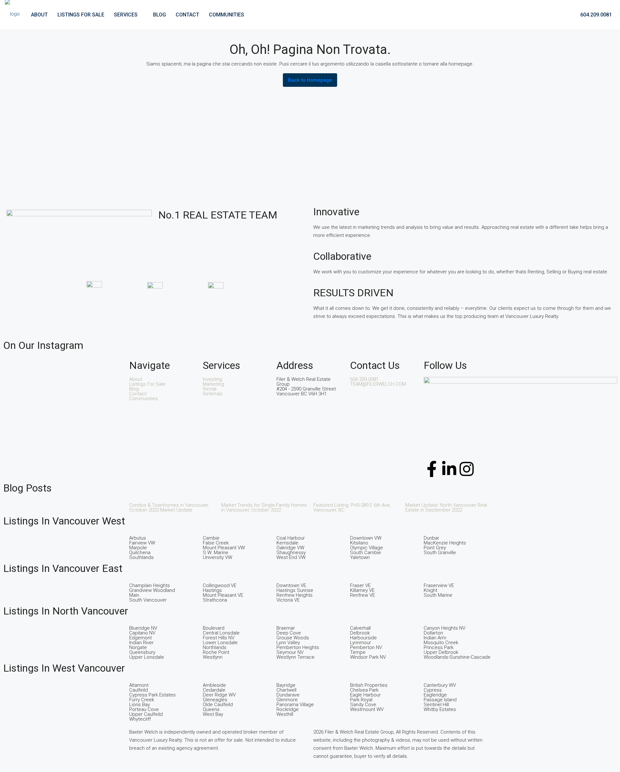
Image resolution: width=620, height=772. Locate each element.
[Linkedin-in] (449, 469)
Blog (159, 15)
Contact (187, 15)
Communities (226, 15)
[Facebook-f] (432, 469)
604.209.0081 (595, 15)
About (39, 15)
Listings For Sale (80, 15)
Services (126, 15)
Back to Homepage (310, 80)
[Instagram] (467, 469)
